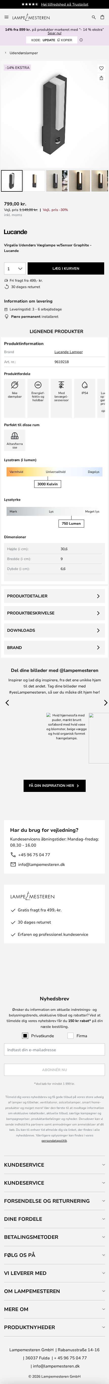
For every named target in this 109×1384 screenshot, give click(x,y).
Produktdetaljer (27, 596)
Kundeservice (24, 1164)
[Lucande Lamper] (31, 232)
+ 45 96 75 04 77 (70, 1357)
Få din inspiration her (51, 785)
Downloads (21, 630)
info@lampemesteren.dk (41, 864)
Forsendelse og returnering (47, 1200)
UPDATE (51, 40)
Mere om (16, 1309)
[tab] (54, 1165)
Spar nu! (54, 33)
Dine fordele (23, 1218)
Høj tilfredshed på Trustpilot (64, 4)
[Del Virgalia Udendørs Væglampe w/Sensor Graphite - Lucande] (101, 78)
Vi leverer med (25, 1273)
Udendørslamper (24, 52)
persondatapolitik (54, 1140)
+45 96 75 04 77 (34, 854)
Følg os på (19, 1255)
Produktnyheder (29, 1327)
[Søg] (94, 17)
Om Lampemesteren (32, 1291)
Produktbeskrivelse (31, 613)
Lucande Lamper (69, 351)
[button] (12, 181)
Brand (14, 647)
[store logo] (34, 17)
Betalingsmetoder (31, 1236)
